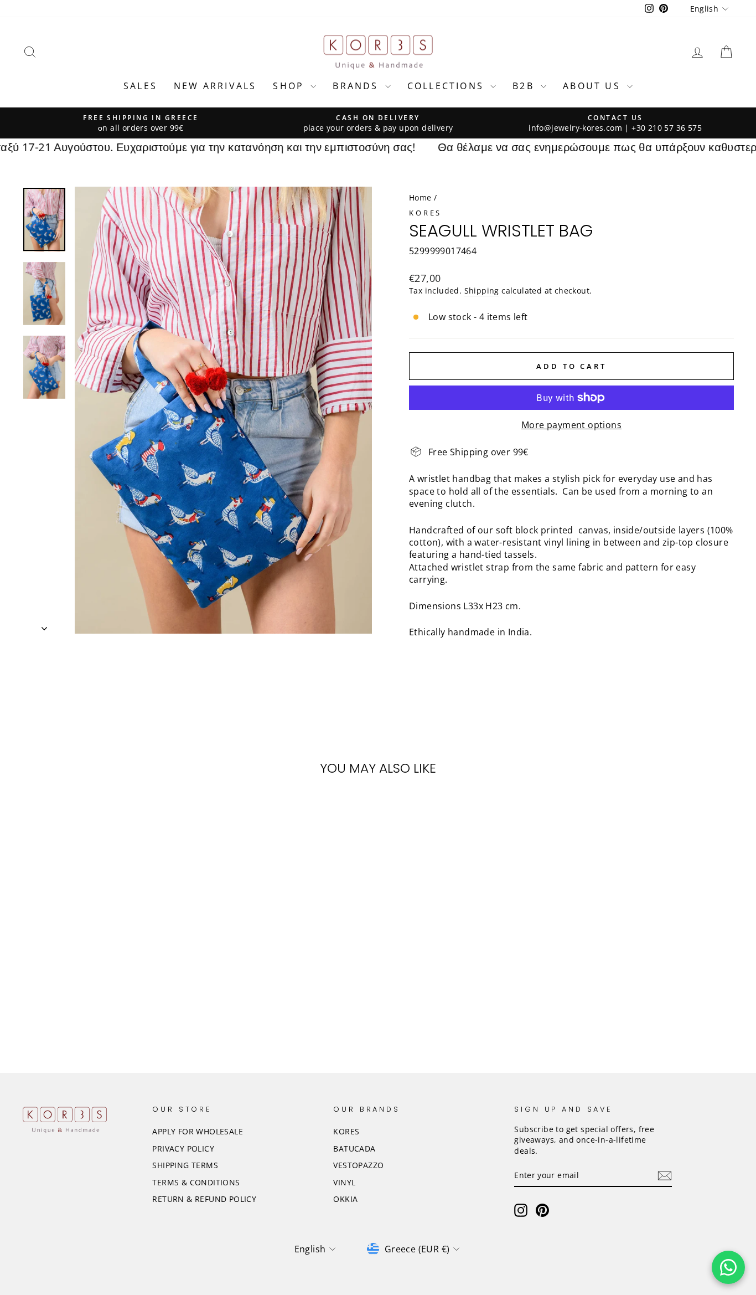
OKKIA (345, 1199)
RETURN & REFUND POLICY (204, 1199)
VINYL (344, 1182)
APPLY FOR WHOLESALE (197, 1131)
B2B (525, 86)
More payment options (571, 425)
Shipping (481, 290)
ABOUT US (593, 86)
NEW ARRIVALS (215, 86)
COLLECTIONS (447, 86)
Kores (425, 213)
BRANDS (357, 86)
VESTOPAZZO (358, 1165)
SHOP (290, 86)
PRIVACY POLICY (183, 1148)
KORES (346, 1131)
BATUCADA (354, 1148)
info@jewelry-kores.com (575, 127)
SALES (140, 86)
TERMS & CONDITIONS (196, 1182)
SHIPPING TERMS (185, 1165)
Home (420, 197)
